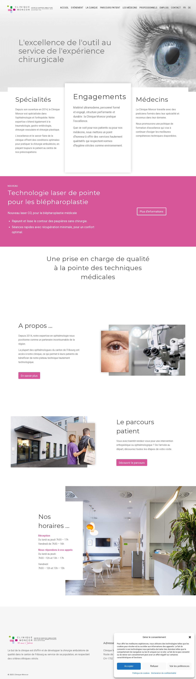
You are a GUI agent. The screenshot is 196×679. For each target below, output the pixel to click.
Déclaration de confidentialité (163, 673)
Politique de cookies (141, 673)
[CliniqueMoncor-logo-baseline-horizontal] (29, 7)
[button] (189, 637)
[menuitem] (64, 7)
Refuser (154, 666)
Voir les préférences (179, 666)
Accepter (128, 666)
